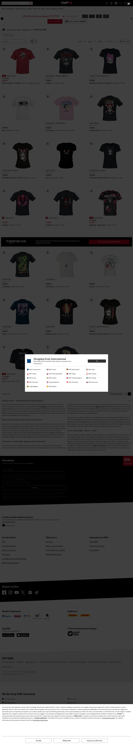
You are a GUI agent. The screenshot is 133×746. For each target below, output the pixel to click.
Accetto (38, 741)
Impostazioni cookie (108, 718)
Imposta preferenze (94, 740)
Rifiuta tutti (66, 741)
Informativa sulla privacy (40, 720)
